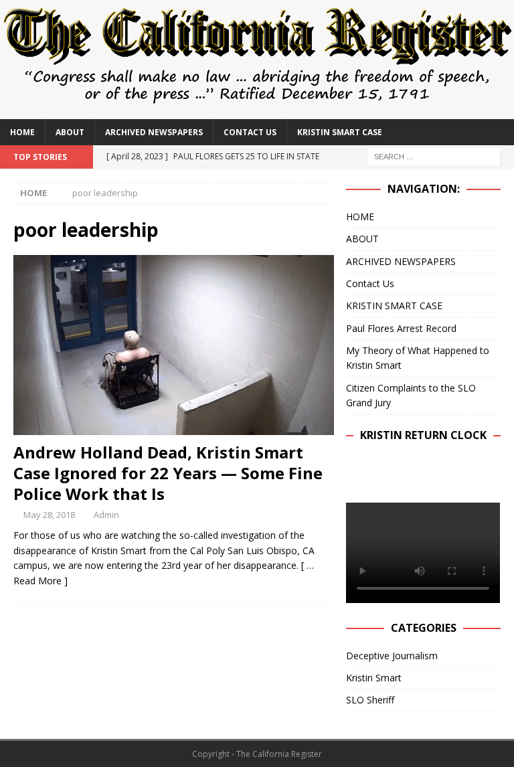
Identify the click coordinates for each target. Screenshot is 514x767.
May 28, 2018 (49, 515)
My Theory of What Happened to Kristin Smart (417, 357)
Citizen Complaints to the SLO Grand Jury (411, 395)
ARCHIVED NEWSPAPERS (154, 132)
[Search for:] (434, 155)
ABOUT (70, 132)
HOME (22, 132)
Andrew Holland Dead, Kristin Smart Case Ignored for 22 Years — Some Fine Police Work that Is (168, 473)
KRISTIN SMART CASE (339, 132)
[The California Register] (257, 110)
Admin (106, 515)
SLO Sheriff (370, 699)
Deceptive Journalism (392, 655)
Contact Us (250, 132)
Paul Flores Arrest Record (401, 328)
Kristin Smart (374, 677)
